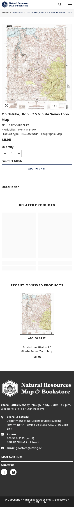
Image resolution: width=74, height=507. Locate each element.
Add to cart (37, 168)
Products (18, 12)
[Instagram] (13, 472)
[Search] (60, 4)
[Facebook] (4, 472)
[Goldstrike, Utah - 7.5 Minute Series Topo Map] (37, 313)
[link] (19, 263)
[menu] (70, 4)
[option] (37, 67)
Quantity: (8, 147)
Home (5, 12)
